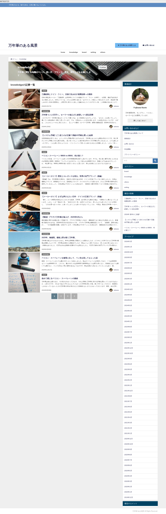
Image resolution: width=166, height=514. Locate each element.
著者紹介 (127, 138)
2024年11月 (128, 289)
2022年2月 (128, 380)
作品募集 (127, 149)
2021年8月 (128, 396)
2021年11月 (128, 390)
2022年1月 (128, 385)
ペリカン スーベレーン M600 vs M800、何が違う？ (62, 155)
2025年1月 (128, 284)
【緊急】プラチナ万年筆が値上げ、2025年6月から (62, 217)
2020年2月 (128, 486)
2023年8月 (128, 326)
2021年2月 (128, 428)
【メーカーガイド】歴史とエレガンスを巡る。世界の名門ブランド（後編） (72, 176)
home (63, 52)
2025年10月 (128, 252)
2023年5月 (128, 337)
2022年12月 (128, 348)
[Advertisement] (83, 24)
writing (93, 52)
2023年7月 (128, 332)
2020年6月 (128, 465)
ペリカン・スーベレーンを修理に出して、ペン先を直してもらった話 (70, 258)
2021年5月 (128, 412)
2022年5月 (128, 369)
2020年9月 (128, 449)
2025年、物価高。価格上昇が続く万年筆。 (59, 237)
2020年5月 (128, 470)
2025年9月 (128, 257)
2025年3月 (128, 278)
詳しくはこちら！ (140, 120)
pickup (103, 67)
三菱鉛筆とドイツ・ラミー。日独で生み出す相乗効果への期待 (67, 94)
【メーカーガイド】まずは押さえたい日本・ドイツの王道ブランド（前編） (72, 196)
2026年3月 (128, 241)
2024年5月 (128, 305)
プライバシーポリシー (132, 154)
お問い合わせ (149, 45)
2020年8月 (128, 454)
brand (84, 52)
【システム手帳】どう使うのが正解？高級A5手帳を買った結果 (67, 135)
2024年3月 (128, 316)
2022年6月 (128, 364)
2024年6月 (128, 300)
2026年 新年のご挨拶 (131, 214)
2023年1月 (128, 342)
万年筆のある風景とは (127, 45)
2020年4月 (128, 476)
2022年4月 (128, 375)
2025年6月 (128, 268)
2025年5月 (128, 273)
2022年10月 (128, 353)
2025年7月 (128, 263)
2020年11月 (128, 438)
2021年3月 (128, 422)
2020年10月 (128, 444)
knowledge (73, 52)
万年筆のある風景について (133, 133)
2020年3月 (128, 481)
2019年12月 (128, 497)
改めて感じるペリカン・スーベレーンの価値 (60, 278)
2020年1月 (128, 492)
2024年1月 (128, 321)
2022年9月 (128, 358)
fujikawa (116, 106)
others (102, 52)
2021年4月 (128, 417)
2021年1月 (128, 433)
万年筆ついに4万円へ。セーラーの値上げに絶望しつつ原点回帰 (67, 115)
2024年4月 (128, 311)
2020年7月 (128, 460)
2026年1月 (128, 247)
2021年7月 (128, 401)
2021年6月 (128, 406)
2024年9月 (128, 295)
